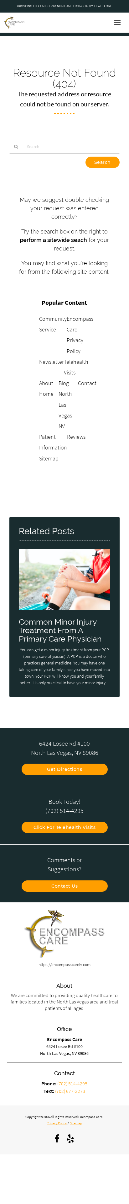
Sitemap (49, 458)
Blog (64, 383)
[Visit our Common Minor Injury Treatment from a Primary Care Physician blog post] (64, 611)
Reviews (76, 436)
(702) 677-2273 (70, 1091)
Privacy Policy (57, 1123)
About (46, 383)
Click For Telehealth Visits (65, 827)
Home (46, 393)
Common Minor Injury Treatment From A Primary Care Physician (60, 630)
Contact (87, 383)
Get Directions (64, 769)
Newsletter (51, 361)
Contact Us (64, 886)
